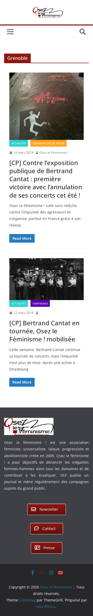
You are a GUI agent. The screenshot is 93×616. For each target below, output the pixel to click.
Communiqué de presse (49, 143)
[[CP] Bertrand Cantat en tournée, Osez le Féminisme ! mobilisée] (46, 279)
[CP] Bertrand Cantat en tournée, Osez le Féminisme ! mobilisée (44, 331)
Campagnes (40, 303)
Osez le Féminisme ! (54, 152)
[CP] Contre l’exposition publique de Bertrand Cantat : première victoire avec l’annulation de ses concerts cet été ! (45, 178)
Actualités (18, 143)
